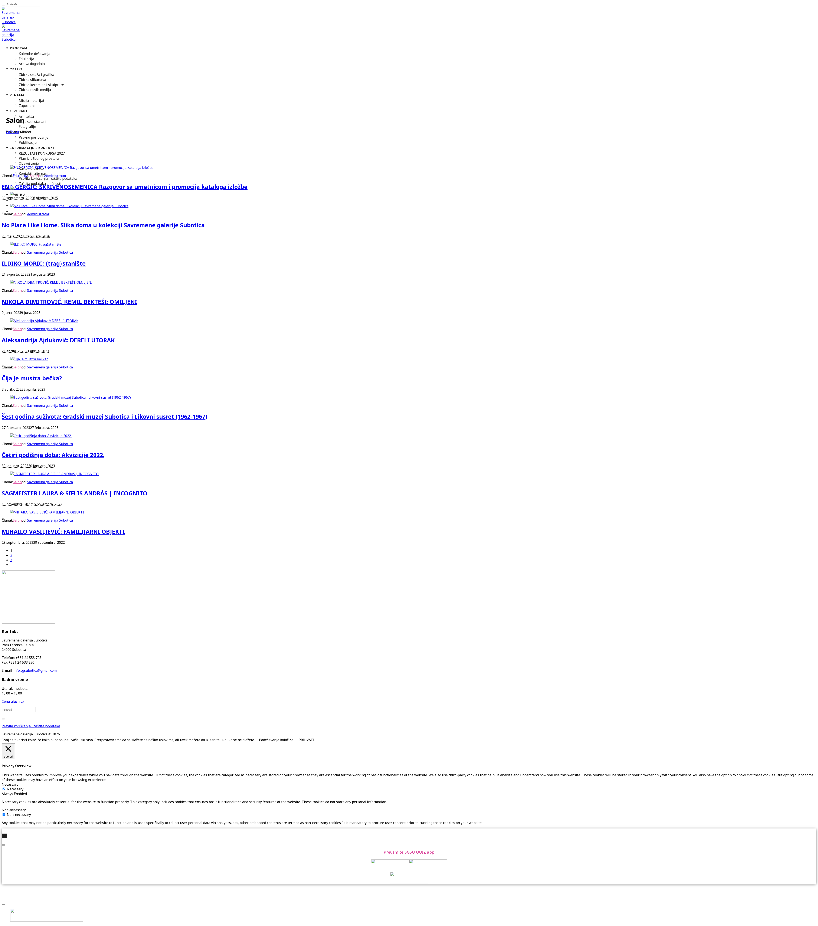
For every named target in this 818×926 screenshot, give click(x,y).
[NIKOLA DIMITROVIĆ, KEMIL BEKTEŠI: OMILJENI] (51, 282)
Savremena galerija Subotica (50, 252)
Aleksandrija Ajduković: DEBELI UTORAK (58, 340)
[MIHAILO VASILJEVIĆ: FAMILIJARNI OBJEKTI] (47, 512)
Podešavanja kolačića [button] (276, 740)
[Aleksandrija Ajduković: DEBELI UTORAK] (44, 320)
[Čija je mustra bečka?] (29, 359)
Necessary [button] (10, 784)
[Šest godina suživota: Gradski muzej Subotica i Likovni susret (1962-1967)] (70, 397)
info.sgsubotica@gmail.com (35, 670)
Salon (17, 252)
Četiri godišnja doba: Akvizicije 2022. (53, 455)
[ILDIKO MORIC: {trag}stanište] (35, 244)
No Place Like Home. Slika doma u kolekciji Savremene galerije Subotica (103, 225)
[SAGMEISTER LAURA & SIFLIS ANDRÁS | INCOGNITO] (54, 474)
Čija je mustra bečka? (32, 378)
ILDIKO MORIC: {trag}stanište (44, 263)
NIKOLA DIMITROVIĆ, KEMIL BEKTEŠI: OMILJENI (69, 302)
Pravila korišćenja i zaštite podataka (31, 726)
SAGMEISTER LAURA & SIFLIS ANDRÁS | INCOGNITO (74, 493)
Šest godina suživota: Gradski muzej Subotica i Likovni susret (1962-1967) (104, 416)
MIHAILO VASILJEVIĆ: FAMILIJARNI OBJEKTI (63, 531)
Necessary (15, 789)
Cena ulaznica (13, 701)
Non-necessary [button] (14, 810)
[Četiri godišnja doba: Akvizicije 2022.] (41, 435)
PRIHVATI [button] (306, 740)
